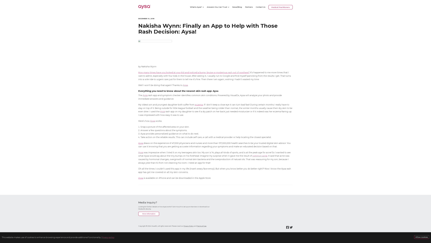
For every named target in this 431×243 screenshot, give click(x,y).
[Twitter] (291, 227)
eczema (199, 105)
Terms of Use (201, 226)
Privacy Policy (189, 226)
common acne (259, 156)
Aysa (185, 85)
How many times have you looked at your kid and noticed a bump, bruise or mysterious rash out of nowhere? (194, 72)
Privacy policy (107, 237)
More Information (148, 214)
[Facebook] (287, 227)
